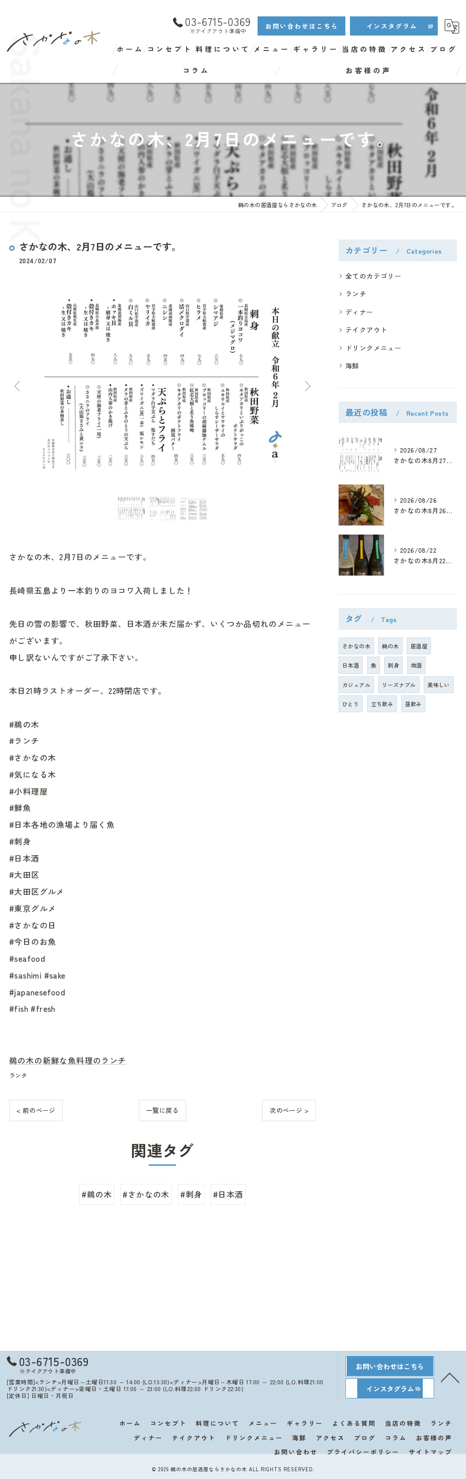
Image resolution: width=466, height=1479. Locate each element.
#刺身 (191, 1194)
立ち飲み (382, 704)
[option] (162, 386)
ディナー (359, 311)
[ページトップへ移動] (450, 1377)
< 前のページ (36, 1110)
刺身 (393, 665)
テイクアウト (366, 329)
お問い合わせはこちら (301, 26)
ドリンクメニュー (373, 347)
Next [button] (307, 386)
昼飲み (413, 704)
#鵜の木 (96, 1194)
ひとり (350, 704)
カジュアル (356, 684)
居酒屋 (418, 646)
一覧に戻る (162, 1110)
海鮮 (352, 365)
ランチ (18, 1075)
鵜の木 (390, 646)
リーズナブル (398, 684)
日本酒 (350, 665)
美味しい (438, 684)
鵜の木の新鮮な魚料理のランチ (68, 1060)
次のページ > (289, 1110)
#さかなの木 (145, 1194)
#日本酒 (228, 1194)
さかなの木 (356, 646)
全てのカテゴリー (373, 275)
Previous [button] (18, 386)
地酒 (416, 665)
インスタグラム (391, 26)
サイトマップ (430, 1451)
